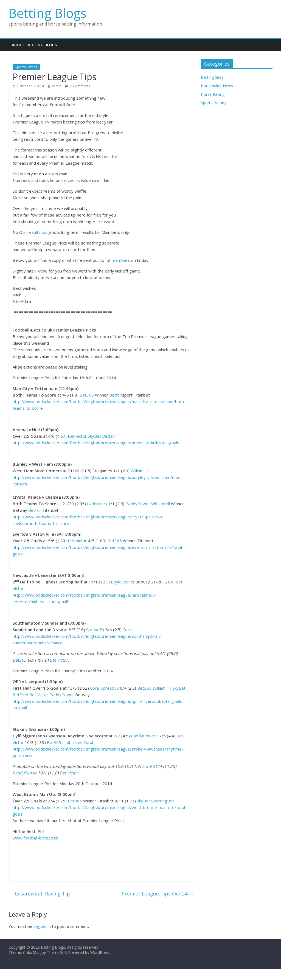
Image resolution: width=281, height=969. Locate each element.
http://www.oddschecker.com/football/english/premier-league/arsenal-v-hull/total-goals (96, 442)
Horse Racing (212, 94)
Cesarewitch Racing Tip (39, 893)
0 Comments (79, 86)
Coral (127, 629)
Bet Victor (77, 436)
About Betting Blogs (34, 44)
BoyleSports (122, 582)
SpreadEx (95, 629)
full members (117, 260)
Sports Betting (26, 67)
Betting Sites (212, 77)
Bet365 (87, 395)
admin (56, 86)
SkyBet (94, 436)
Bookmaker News (217, 85)
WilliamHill (140, 470)
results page (39, 232)
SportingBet (162, 801)
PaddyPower (137, 503)
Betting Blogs (47, 12)
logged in (42, 926)
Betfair (115, 395)
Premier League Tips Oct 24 (158, 893)
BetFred (20, 694)
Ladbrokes (97, 503)
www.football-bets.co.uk (35, 838)
